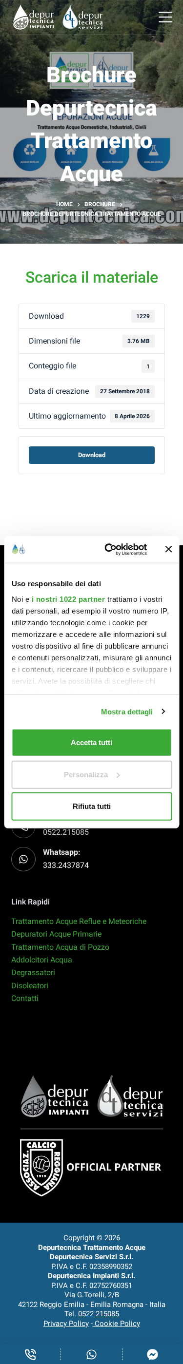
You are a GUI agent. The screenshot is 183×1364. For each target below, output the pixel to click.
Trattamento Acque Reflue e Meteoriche (78, 921)
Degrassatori (33, 972)
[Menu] (165, 17)
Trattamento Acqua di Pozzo (60, 947)
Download (91, 455)
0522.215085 (66, 832)
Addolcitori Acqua (41, 959)
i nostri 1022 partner (68, 599)
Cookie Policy (116, 1323)
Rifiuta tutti (92, 806)
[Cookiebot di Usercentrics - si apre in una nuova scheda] (109, 549)
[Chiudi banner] (168, 549)
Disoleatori (29, 985)
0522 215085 (98, 1313)
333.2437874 (66, 865)
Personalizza (86, 774)
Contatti (25, 998)
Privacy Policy (66, 1323)
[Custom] (91, 1354)
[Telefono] (30, 1354)
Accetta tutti (91, 742)
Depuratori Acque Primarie (56, 934)
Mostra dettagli (127, 711)
